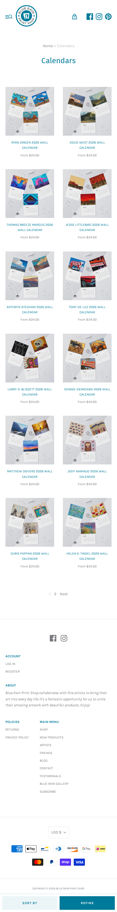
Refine (87, 903)
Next (64, 594)
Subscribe (48, 792)
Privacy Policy (17, 737)
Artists (45, 745)
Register (12, 671)
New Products (51, 737)
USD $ (56, 832)
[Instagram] (64, 639)
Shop (44, 729)
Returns (12, 729)
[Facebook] (53, 639)
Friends (46, 753)
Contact (46, 768)
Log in (10, 664)
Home (48, 46)
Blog (44, 760)
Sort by (29, 903)
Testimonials (50, 776)
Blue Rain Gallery (54, 784)
